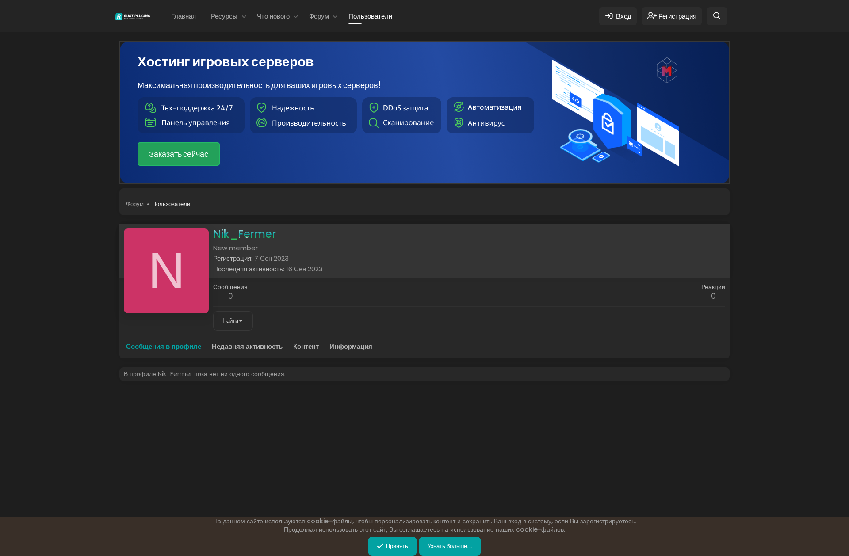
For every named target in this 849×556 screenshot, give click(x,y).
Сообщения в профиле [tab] (163, 346)
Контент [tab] (306, 346)
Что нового (273, 16)
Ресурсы (224, 16)
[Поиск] (717, 16)
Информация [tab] (350, 346)
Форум (319, 16)
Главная (183, 16)
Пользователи (370, 16)
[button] (243, 16)
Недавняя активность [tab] (247, 346)
